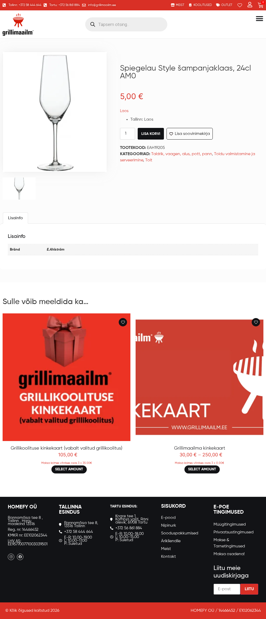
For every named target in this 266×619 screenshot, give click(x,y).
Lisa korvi (150, 134)
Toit (148, 160)
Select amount (69, 469)
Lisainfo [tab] (15, 218)
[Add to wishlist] (123, 322)
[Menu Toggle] (259, 19)
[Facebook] (20, 557)
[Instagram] (11, 557)
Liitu (249, 589)
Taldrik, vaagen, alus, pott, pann (181, 154)
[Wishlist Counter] (239, 5)
